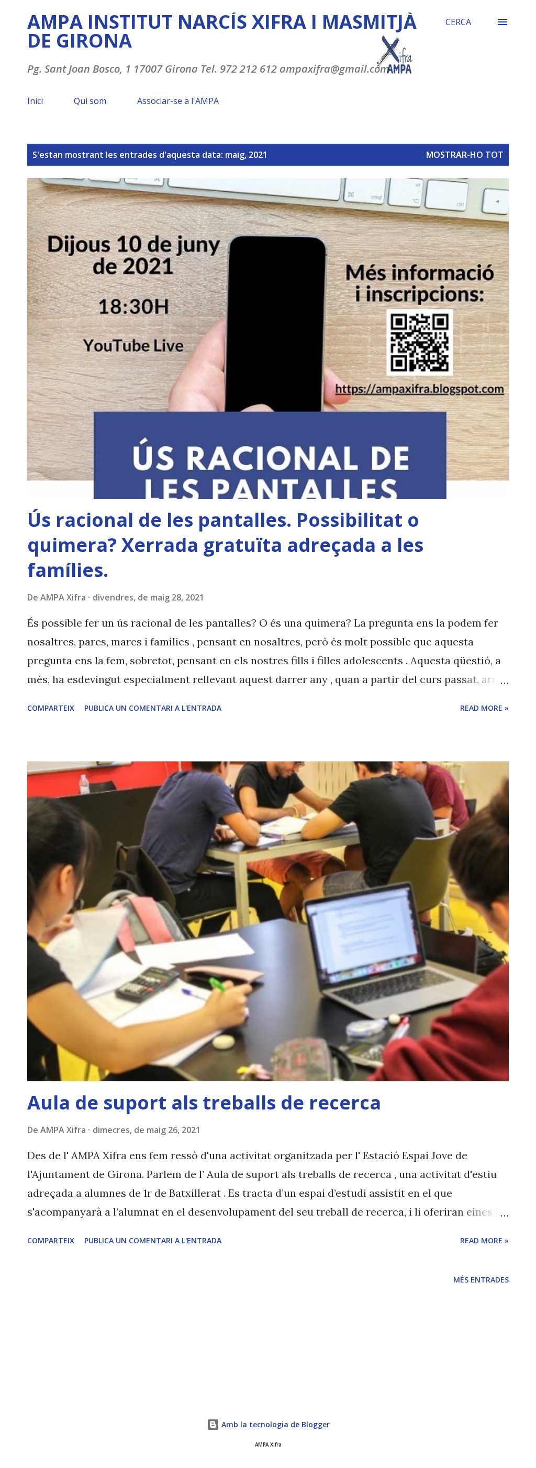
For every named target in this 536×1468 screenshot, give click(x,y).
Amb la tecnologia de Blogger (274, 1424)
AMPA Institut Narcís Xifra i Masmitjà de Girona (222, 31)
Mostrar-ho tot (465, 154)
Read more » (484, 708)
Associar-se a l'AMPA (178, 101)
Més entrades (481, 1280)
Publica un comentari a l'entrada (152, 708)
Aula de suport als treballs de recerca (204, 1102)
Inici (35, 101)
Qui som (90, 101)
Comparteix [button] (50, 708)
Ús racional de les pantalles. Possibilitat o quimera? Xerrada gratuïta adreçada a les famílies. (225, 545)
